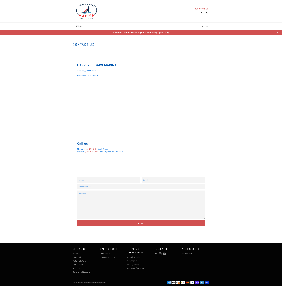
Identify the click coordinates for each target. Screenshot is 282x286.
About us (76, 268)
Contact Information (135, 268)
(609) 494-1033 (91, 152)
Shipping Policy (133, 257)
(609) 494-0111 (202, 8)
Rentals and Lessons (81, 272)
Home (75, 253)
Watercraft (77, 257)
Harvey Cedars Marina (85, 282)
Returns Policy (133, 261)
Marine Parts (78, 264)
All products (187, 253)
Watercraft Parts (79, 261)
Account (205, 26)
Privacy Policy (133, 264)
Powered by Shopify (99, 282)
